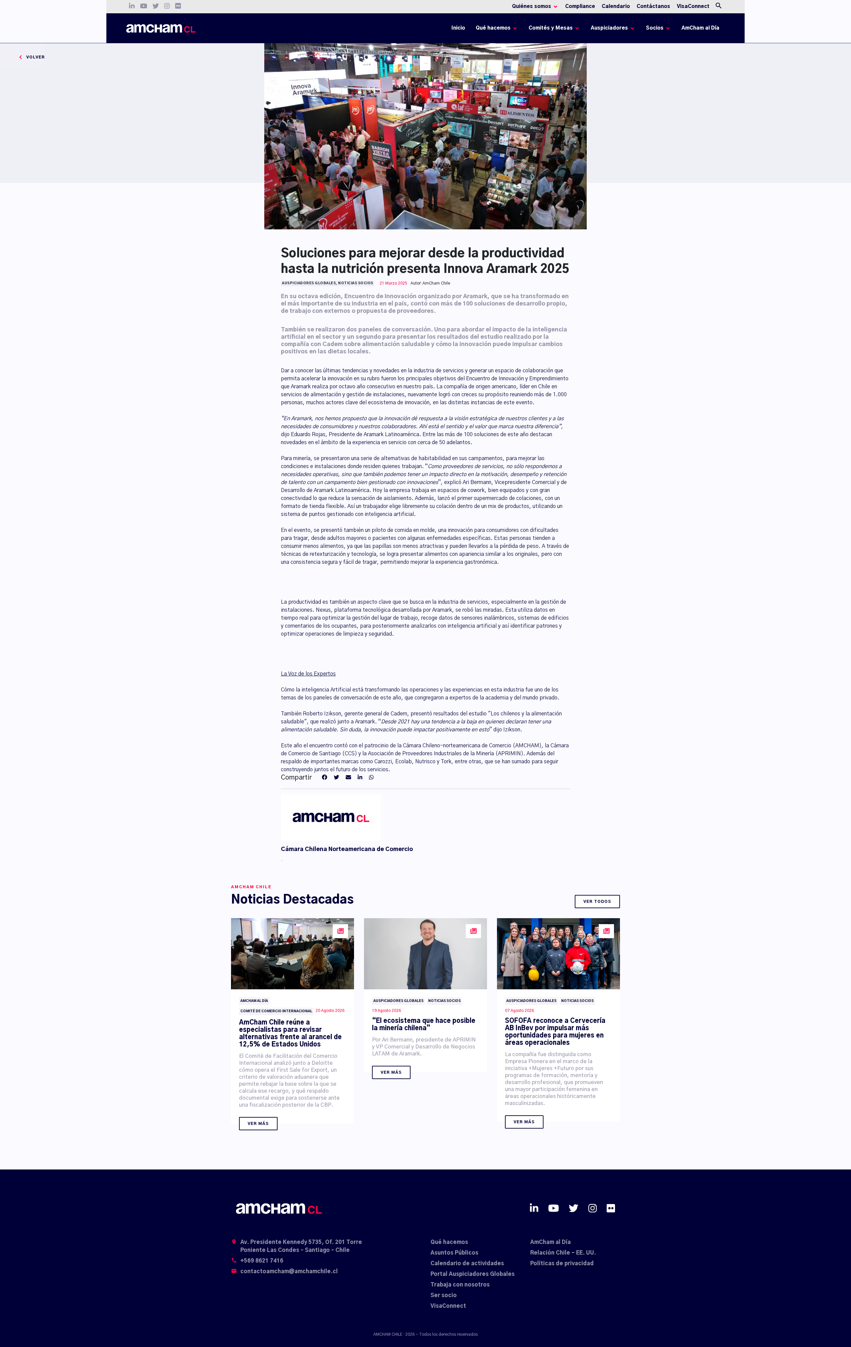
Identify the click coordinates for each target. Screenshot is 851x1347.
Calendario (616, 6)
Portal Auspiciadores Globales (472, 1274)
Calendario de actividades (467, 1263)
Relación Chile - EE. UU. (563, 1253)
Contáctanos (653, 6)
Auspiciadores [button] (609, 28)
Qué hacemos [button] (493, 28)
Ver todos (597, 902)
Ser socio (443, 1295)
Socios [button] (655, 28)
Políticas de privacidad (562, 1263)
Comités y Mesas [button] (551, 28)
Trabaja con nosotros (460, 1284)
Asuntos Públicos (454, 1253)
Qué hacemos (449, 1242)
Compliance (580, 6)
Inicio (459, 30)
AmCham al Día (700, 28)
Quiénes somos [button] (531, 6)
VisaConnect (693, 6)
